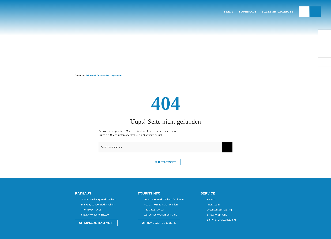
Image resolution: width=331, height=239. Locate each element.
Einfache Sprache (217, 214)
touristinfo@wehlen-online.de (160, 214)
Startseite (79, 75)
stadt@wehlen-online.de (95, 214)
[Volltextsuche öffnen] (315, 11)
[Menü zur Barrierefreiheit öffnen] (304, 11)
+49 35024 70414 (154, 209)
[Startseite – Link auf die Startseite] (217, 12)
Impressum (213, 204)
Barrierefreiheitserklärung (221, 219)
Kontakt (211, 199)
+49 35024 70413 (91, 209)
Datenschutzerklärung (219, 209)
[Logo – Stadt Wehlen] (31, 4)
